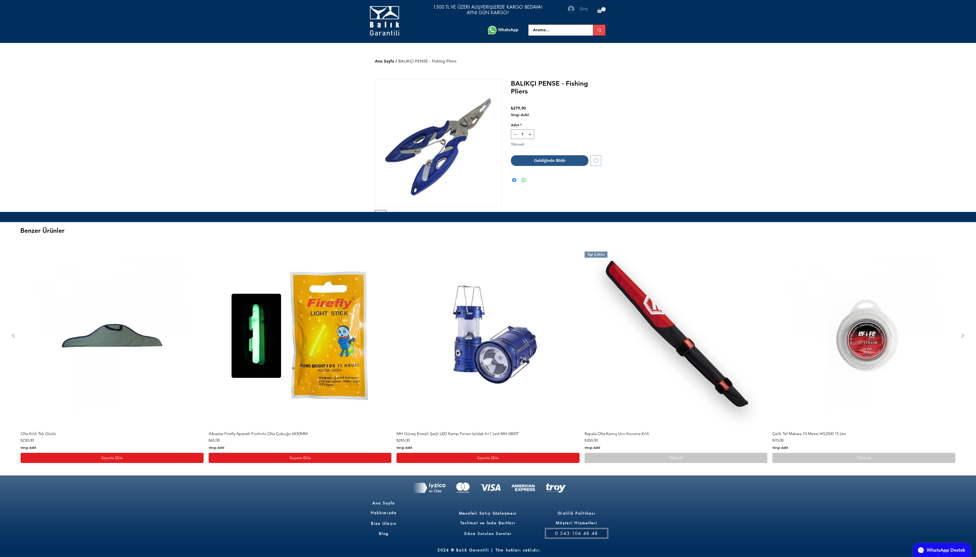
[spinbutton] (522, 134)
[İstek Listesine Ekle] (595, 160)
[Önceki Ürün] (13, 336)
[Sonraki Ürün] (963, 336)
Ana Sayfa (384, 61)
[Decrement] (515, 134)
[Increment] (530, 134)
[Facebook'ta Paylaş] (514, 180)
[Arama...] (599, 30)
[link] (601, 10)
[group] (488, 353)
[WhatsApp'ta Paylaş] (524, 180)
